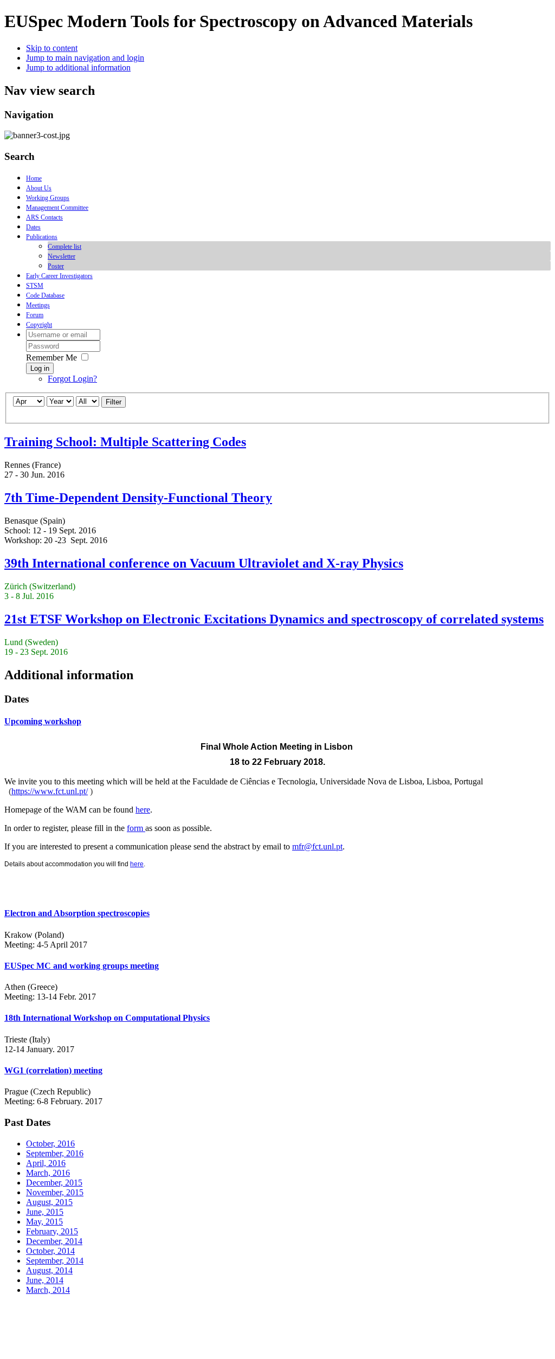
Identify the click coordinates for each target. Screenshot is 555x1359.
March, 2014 (48, 1289)
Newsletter (61, 256)
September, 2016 (54, 1153)
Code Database (45, 295)
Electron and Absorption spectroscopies (77, 913)
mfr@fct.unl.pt (317, 846)
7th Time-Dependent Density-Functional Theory (138, 498)
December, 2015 (54, 1182)
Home (34, 178)
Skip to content (52, 48)
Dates (33, 227)
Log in (39, 368)
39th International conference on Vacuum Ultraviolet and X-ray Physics (203, 563)
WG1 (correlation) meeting (53, 1070)
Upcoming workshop (42, 721)
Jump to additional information (78, 67)
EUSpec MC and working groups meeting (81, 965)
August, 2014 (49, 1270)
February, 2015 (52, 1231)
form (136, 828)
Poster (56, 266)
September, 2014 (54, 1260)
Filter (113, 402)
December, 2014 (54, 1241)
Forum (34, 315)
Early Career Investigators (59, 276)
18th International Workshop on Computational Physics (107, 1017)
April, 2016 (46, 1163)
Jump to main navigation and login (85, 57)
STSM (34, 285)
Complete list (64, 246)
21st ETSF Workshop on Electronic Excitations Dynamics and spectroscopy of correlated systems (274, 619)
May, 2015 (44, 1221)
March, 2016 (48, 1172)
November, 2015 (54, 1192)
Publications (41, 237)
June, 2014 (44, 1280)
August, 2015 (49, 1202)
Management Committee (57, 207)
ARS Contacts (44, 217)
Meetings (38, 305)
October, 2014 (50, 1250)
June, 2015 (44, 1211)
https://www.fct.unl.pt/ (49, 791)
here (142, 809)
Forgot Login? (72, 378)
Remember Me (51, 357)
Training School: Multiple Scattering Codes (125, 442)
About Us (38, 188)
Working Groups (47, 198)
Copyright (39, 325)
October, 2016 (50, 1143)
